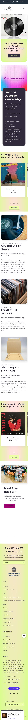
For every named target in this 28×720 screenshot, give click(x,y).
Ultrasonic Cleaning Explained (12, 597)
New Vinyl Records (8, 647)
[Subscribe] (23, 562)
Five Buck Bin (13, 709)
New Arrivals (6, 640)
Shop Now (14, 55)
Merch (5, 650)
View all (14, 208)
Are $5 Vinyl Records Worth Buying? (14, 600)
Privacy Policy (7, 622)
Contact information (9, 716)
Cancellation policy (21, 716)
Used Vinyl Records (9, 643)
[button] (3, 9)
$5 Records (6, 636)
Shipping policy (20, 713)
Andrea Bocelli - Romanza (13, 438)
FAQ (4, 593)
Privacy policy (21, 711)
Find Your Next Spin (14, 537)
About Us (10, 506)
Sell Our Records (8, 611)
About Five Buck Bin (9, 590)
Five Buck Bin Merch (9, 676)
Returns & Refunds (8, 618)
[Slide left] (10, 203)
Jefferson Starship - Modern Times (13, 189)
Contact (5, 608)
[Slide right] (17, 203)
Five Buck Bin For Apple (10, 683)
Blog (4, 604)
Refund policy (12, 711)
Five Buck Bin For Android (11, 679)
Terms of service (10, 713)
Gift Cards (6, 615)
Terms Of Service (8, 626)
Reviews (5, 586)
